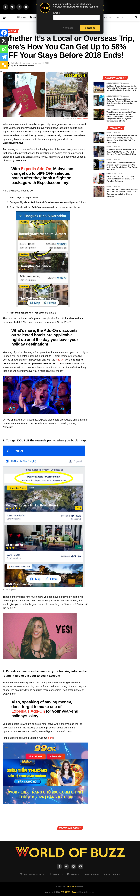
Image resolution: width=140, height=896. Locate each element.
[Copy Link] (4, 65)
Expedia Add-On (36, 168)
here (50, 738)
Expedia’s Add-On (28, 711)
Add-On (60, 359)
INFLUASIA (71, 886)
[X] (4, 41)
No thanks (68, 28)
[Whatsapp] (4, 49)
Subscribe (90, 28)
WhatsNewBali (82, 119)
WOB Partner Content (24, 66)
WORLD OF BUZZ (69, 892)
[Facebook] (4, 32)
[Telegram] (4, 57)
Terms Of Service (91, 874)
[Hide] (1, 71)
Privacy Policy (112, 874)
